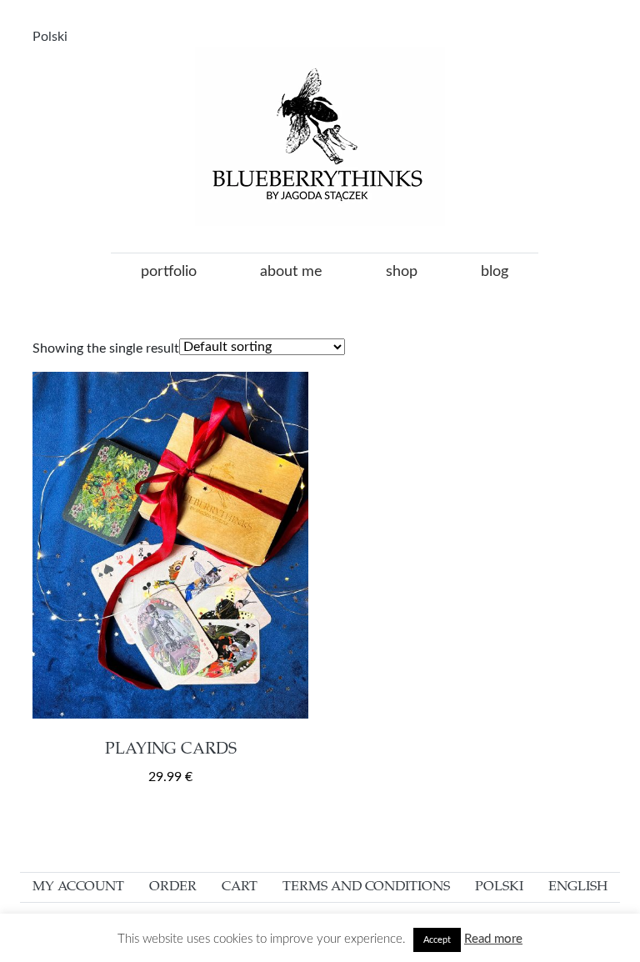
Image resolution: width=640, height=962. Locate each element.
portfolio (169, 271)
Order (173, 887)
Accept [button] (437, 939)
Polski (50, 36)
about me (291, 271)
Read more (493, 939)
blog (494, 271)
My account (78, 887)
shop (402, 271)
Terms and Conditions (366, 887)
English (578, 887)
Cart (240, 887)
